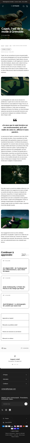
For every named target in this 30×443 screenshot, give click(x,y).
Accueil (2, 45)
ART (10, 45)
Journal (6, 45)
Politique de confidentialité (20, 433)
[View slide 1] (12, 364)
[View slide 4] (17, 364)
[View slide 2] (14, 364)
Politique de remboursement (10, 433)
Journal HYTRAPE (6, 49)
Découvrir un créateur (8, 338)
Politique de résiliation (15, 436)
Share (4, 348)
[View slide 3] (16, 364)
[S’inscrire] (25, 403)
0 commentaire (26, 348)
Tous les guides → (24, 254)
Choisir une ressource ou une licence (12, 331)
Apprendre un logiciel (8, 318)
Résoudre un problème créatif (10, 325)
